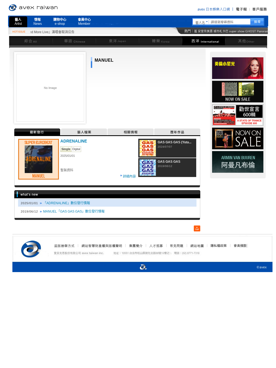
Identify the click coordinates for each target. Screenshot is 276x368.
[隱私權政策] (217, 246)
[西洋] (203, 40)
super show (236, 31)
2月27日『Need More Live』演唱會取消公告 (37, 32)
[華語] (74, 40)
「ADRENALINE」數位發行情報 (66, 203)
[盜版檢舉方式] (64, 246)
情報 (37, 22)
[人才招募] (156, 246)
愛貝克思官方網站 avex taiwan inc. (48, 8)
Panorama (263, 31)
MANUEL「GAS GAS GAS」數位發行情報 (74, 211)
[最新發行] (37, 132)
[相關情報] (131, 132)
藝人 (18, 22)
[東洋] (117, 40)
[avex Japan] (138, 267)
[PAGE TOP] (197, 228)
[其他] (246, 40)
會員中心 (84, 22)
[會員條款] (240, 246)
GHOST (250, 31)
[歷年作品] (177, 132)
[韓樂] (160, 40)
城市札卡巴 (220, 31)
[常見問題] (176, 246)
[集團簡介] (135, 246)
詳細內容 (129, 176)
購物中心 (59, 22)
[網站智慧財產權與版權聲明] (101, 246)
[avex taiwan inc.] (32, 248)
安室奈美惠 (205, 31)
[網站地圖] (196, 246)
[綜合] (31, 40)
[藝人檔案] (84, 132)
